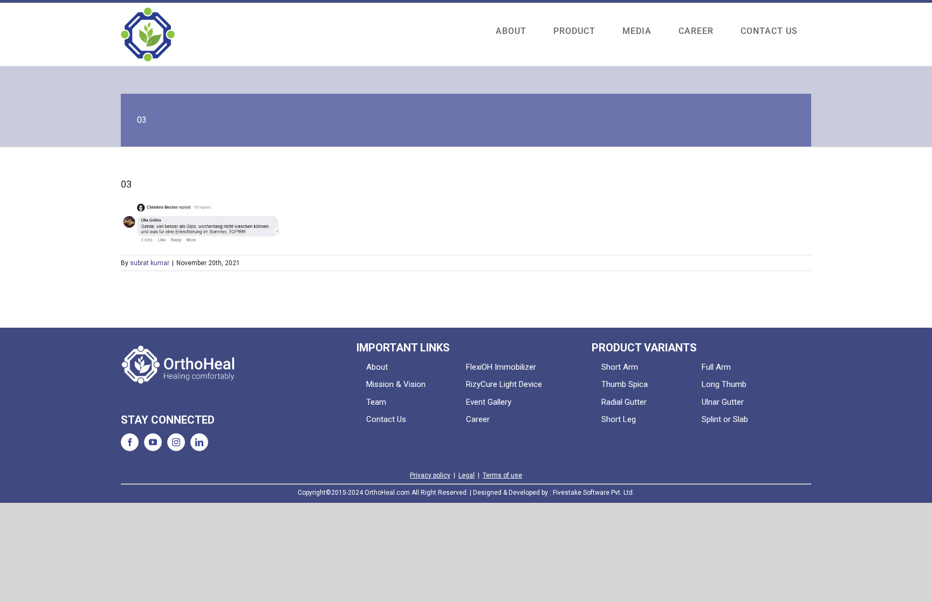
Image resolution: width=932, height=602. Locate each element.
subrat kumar (149, 263)
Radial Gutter (624, 402)
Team (376, 402)
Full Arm (716, 367)
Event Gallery (488, 402)
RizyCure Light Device (504, 384)
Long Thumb (724, 384)
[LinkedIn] (199, 442)
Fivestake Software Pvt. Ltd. (593, 492)
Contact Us (386, 419)
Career (478, 419)
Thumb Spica (624, 384)
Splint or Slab (725, 419)
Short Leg (618, 419)
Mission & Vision (396, 384)
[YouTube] (153, 442)
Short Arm (619, 367)
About (377, 367)
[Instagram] (176, 442)
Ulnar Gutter (723, 402)
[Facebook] (130, 442)
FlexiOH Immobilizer (501, 367)
